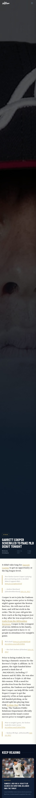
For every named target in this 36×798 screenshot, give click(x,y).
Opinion (5, 534)
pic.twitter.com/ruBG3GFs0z (15, 644)
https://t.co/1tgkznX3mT (13, 584)
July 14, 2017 (25, 591)
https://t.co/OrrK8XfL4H (21, 641)
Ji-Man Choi (12, 705)
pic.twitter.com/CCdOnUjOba (15, 727)
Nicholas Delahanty (5, 552)
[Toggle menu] (32, 3)
